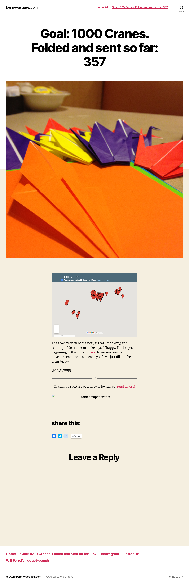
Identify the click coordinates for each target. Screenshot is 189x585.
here (91, 352)
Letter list (102, 7)
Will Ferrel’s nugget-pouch (27, 560)
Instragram (110, 554)
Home (11, 554)
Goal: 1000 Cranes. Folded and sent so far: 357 (140, 7)
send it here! (126, 387)
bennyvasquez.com (22, 7)
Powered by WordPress (59, 576)
